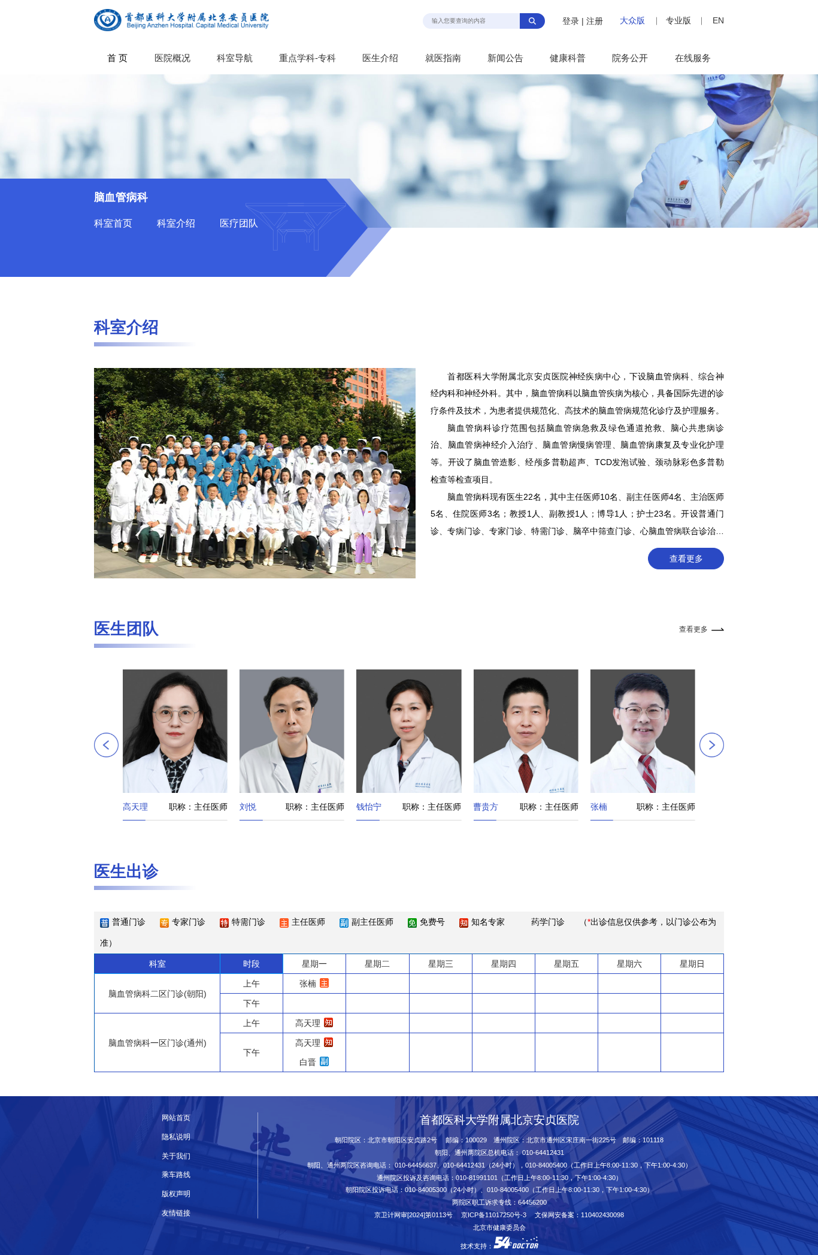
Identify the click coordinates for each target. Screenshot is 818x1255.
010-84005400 (546, 1165)
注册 (594, 21)
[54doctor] (515, 1246)
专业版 (678, 20)
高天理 (307, 1023)
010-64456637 (416, 1165)
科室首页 (113, 223)
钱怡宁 (258, 806)
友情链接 (176, 1213)
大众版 (632, 20)
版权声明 (176, 1194)
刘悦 (137, 806)
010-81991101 (477, 1177)
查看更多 (686, 558)
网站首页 (176, 1118)
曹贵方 (374, 806)
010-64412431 (543, 1152)
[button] (106, 745)
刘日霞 (608, 806)
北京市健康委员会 (499, 1227)
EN (718, 20)
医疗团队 (239, 223)
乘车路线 (176, 1174)
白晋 (307, 1062)
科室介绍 (176, 223)
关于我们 (176, 1156)
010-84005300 (426, 1189)
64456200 (532, 1202)
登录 (570, 21)
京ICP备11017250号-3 (497, 1214)
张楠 (487, 806)
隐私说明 (176, 1137)
